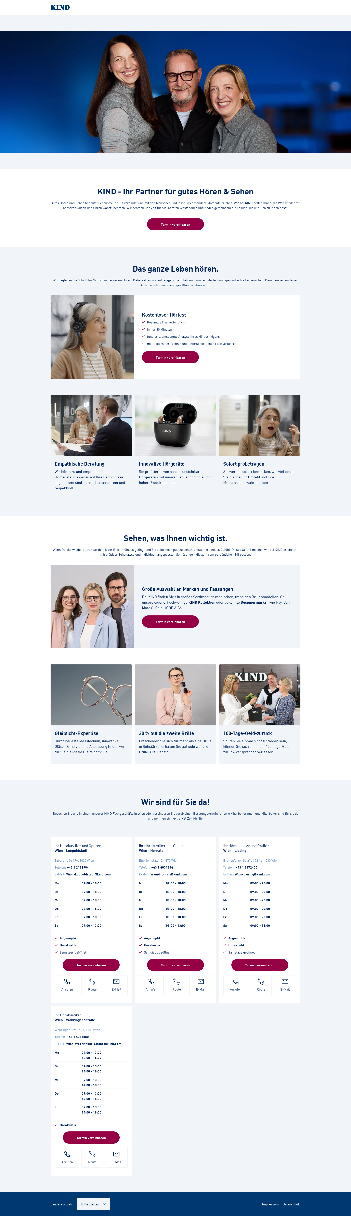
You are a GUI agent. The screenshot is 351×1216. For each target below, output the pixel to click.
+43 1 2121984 (78, 867)
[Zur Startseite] (175, 7)
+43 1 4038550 (78, 1036)
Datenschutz (291, 1204)
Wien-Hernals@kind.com (169, 874)
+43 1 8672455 (246, 867)
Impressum (270, 1204)
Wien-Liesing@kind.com (252, 874)
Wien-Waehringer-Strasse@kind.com (93, 1043)
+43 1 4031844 (162, 867)
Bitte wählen (88, 1202)
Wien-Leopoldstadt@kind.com (88, 874)
